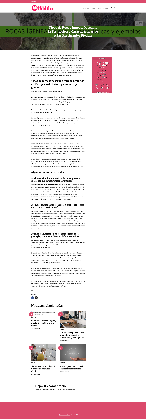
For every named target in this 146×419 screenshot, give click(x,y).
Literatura (86, 8)
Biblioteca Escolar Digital (64, 414)
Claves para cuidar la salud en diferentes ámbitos (72, 367)
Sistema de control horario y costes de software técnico (43, 369)
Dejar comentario (77, 40)
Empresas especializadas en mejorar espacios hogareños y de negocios (72, 335)
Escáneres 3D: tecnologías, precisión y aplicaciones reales (43, 323)
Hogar (99, 8)
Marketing (105, 8)
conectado (52, 390)
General (93, 8)
